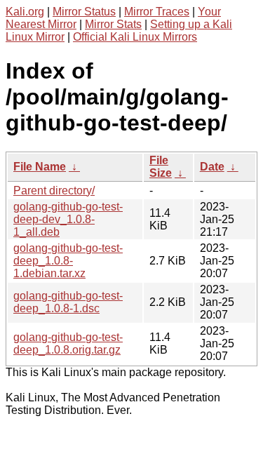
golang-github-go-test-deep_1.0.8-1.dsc (68, 302)
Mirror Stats (113, 24)
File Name (39, 167)
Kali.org (25, 12)
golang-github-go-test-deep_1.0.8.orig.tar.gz (68, 343)
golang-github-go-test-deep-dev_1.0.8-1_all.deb (68, 219)
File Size (160, 166)
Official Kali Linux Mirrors (135, 37)
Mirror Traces (156, 12)
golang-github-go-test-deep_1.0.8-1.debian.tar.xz (68, 260)
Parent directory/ (54, 190)
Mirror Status (84, 12)
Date (212, 167)
